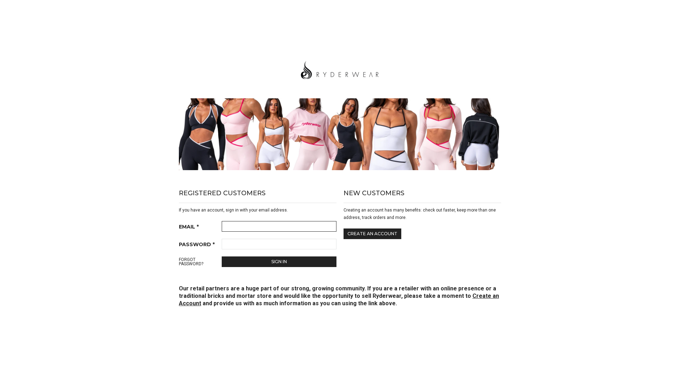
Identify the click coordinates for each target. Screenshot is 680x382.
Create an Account (372, 233)
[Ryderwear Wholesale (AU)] (340, 69)
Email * (189, 226)
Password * (197, 244)
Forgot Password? (191, 261)
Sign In (279, 261)
